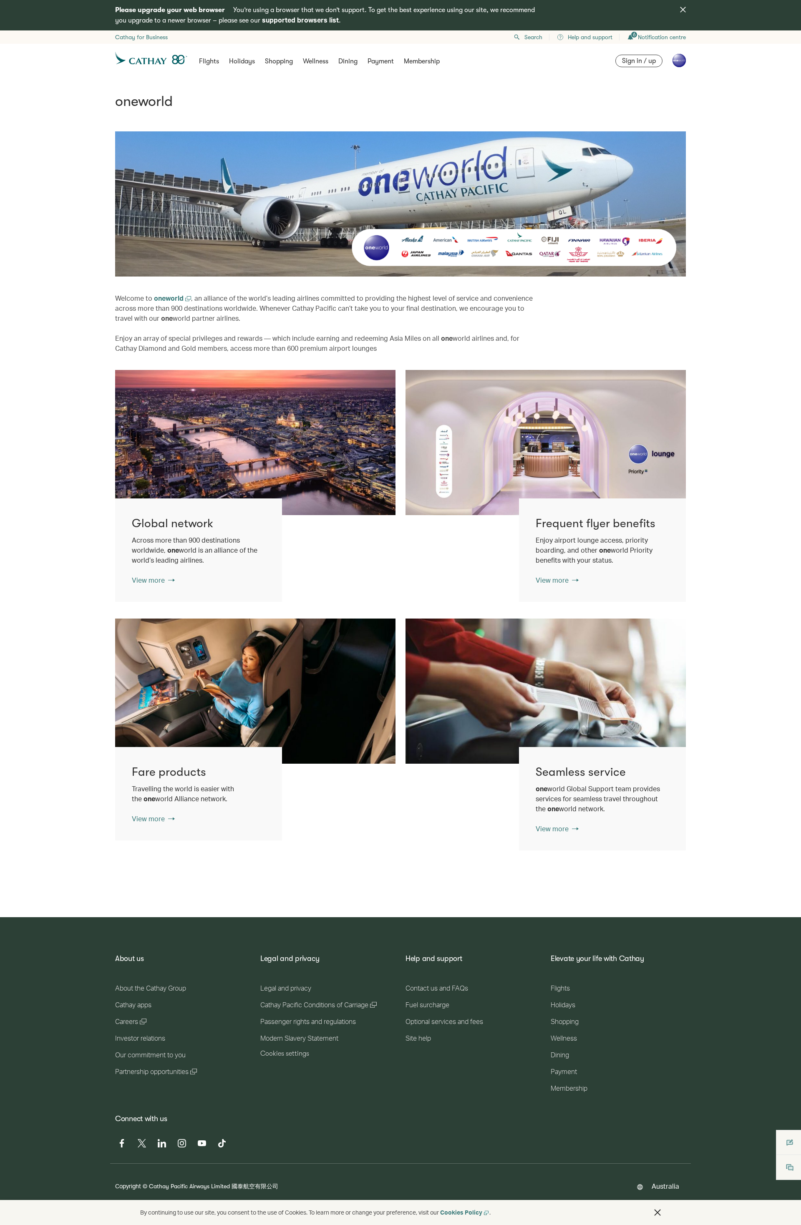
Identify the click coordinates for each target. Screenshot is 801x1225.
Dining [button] (348, 61)
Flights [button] (209, 61)
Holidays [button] (242, 61)
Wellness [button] (315, 61)
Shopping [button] (279, 61)
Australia (665, 1186)
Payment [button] (381, 61)
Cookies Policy (461, 1212)
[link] (255, 442)
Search (533, 37)
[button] (657, 1212)
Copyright (128, 1186)
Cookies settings (284, 1053)
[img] (683, 10)
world (169, 298)
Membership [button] (422, 61)
